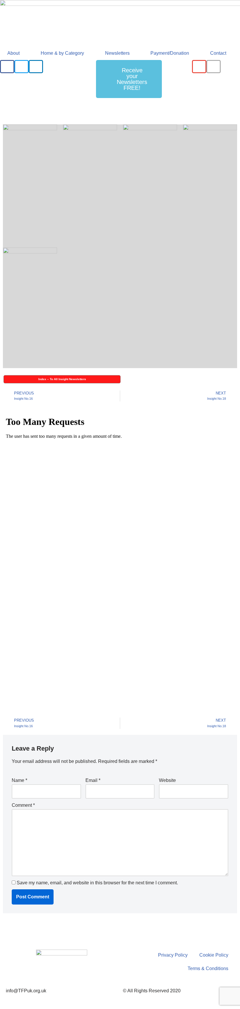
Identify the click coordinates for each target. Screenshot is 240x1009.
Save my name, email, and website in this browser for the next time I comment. (97, 882)
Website (167, 780)
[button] (7, 66)
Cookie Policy (213, 955)
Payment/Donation (169, 53)
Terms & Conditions (208, 968)
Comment (23, 805)
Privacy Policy (173, 955)
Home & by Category (62, 53)
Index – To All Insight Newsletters (62, 379)
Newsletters (117, 53)
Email (92, 780)
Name (19, 780)
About (13, 53)
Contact (218, 53)
